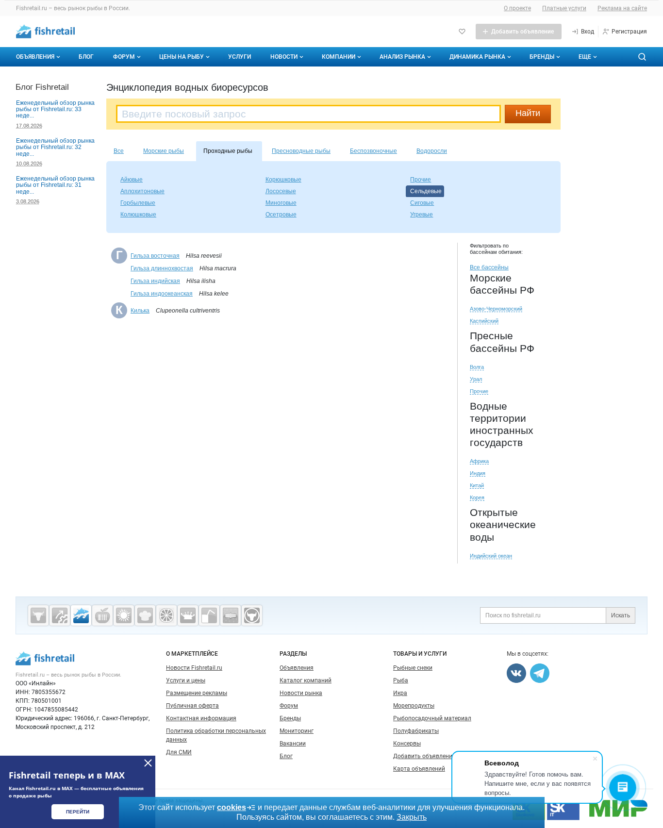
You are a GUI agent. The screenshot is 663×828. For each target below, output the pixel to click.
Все (119, 151)
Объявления (35, 56)
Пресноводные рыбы (301, 151)
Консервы (407, 743)
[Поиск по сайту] (642, 56)
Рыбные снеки (412, 667)
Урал (476, 379)
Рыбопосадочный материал (432, 718)
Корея (477, 497)
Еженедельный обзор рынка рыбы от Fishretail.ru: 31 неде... (55, 185)
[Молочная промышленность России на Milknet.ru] (188, 615)
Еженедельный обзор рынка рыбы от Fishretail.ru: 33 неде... (55, 109)
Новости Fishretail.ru (194, 667)
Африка (479, 461)
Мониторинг (297, 731)
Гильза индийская (155, 281)
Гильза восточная (155, 255)
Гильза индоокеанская (162, 293)
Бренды (542, 56)
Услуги (239, 56)
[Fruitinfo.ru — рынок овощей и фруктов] (166, 615)
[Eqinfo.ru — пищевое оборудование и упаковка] (59, 615)
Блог (86, 56)
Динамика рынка (477, 56)
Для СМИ (179, 752)
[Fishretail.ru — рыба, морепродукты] (81, 615)
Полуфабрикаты (416, 731)
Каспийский (484, 321)
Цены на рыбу (181, 56)
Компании (338, 56)
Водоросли (431, 151)
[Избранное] (462, 31)
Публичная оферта (192, 705)
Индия (477, 473)
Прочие (479, 391)
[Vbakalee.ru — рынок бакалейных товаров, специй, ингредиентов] (230, 615)
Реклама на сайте (622, 8)
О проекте (517, 8)
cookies (231, 807)
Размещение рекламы (196, 693)
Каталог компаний (306, 680)
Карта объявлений (419, 768)
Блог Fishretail (42, 87)
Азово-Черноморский (496, 309)
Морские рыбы (163, 151)
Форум (124, 56)
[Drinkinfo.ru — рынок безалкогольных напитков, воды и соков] (209, 615)
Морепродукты (413, 705)
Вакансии (293, 743)
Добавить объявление (424, 756)
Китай (477, 485)
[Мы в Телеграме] (539, 673)
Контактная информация (201, 718)
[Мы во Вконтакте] (516, 673)
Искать (620, 615)
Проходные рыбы (227, 151)
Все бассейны (489, 267)
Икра (400, 693)
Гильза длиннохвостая (162, 268)
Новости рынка (301, 693)
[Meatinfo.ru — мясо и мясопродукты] (38, 615)
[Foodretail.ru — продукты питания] (102, 615)
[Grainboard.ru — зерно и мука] (124, 615)
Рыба (400, 680)
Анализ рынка (402, 56)
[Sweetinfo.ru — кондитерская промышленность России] (145, 615)
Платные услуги (564, 8)
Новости (284, 56)
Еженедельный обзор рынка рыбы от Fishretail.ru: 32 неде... (55, 147)
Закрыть (412, 817)
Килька (140, 310)
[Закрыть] (148, 763)
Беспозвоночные (373, 151)
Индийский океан (491, 556)
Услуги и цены (185, 680)
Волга (477, 367)
